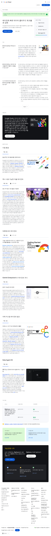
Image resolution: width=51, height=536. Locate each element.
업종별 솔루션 (24, 505)
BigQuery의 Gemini (19, 166)
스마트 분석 (23, 496)
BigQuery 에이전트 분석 (15, 344)
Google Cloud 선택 (5, 491)
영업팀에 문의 (44, 490)
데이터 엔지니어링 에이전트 (14, 194)
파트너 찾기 (43, 492)
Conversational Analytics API (16, 332)
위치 (2, 501)
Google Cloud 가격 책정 (15, 491)
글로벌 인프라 (4, 499)
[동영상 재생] (38, 122)
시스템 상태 (33, 521)
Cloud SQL (4, 341)
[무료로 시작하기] (7, 31)
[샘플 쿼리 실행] (23, 476)
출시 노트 (33, 523)
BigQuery (12, 163)
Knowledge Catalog (9, 196)
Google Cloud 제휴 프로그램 (35, 491)
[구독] (17, 530)
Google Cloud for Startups (34, 519)
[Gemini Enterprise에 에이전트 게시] (37, 292)
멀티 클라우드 (4, 497)
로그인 (48, 2)
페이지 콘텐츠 (5, 9)
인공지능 (23, 498)
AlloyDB (21, 163)
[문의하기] (38, 5)
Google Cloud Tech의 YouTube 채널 (45, 508)
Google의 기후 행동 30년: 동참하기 (43, 527)
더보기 (24, 106)
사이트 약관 (17, 527)
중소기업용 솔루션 (24, 509)
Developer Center (44, 500)
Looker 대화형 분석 (6, 257)
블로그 (2, 509)
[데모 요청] (17, 31)
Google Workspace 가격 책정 (15, 494)
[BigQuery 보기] (31, 456)
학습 (32, 511)
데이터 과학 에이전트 (11, 199)
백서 (2, 507)
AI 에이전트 (21, 56)
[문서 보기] (35, 473)
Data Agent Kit (5, 374)
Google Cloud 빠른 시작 (35, 496)
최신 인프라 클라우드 (5, 495)
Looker (11, 424)
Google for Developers (33, 516)
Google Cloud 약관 (24, 527)
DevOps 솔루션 (24, 507)
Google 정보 (3, 527)
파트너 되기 (43, 494)
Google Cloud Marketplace (33, 499)
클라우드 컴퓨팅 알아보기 (35, 502)
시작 (14, 392)
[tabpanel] (25, 166)
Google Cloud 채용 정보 (45, 515)
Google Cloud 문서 (34, 493)
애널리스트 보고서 (5, 505)
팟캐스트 (43, 498)
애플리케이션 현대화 (25, 494)
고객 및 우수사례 (4, 503)
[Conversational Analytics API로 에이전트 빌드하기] (37, 331)
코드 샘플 (33, 506)
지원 (32, 504)
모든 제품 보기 (14, 496)
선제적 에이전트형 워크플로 (17, 266)
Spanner (17, 163)
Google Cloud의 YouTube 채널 (44, 505)
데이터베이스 (23, 492)
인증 (32, 513)
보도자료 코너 (44, 502)
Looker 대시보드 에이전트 (18, 261)
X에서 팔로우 (43, 510)
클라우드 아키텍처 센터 (35, 509)
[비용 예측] (7, 437)
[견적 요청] (30, 437)
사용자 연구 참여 (44, 512)
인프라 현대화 (24, 490)
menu (1, 2)
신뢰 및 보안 (3, 493)
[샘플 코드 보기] (10, 473)
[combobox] (5, 533)
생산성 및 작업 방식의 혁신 (25, 503)
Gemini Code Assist (18, 424)
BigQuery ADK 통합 (13, 336)
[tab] (5, 152)
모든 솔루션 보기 (24, 511)
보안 (22, 500)
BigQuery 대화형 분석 (7, 245)
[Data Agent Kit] (37, 375)
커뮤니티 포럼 (44, 517)
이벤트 (42, 496)
